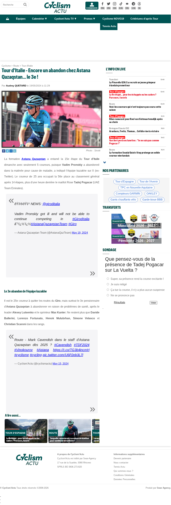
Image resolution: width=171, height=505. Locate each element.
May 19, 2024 (80, 232)
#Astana (43, 350)
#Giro (72, 224)
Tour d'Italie (27, 66)
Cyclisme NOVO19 (113, 18)
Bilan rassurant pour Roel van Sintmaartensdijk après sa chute (136, 119)
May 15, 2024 (61, 363)
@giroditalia (51, 204)
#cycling (36, 355)
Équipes (21, 18)
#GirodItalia (80, 219)
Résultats (119, 302)
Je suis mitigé (119, 284)
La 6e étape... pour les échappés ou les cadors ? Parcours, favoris (136, 94)
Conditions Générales (124, 475)
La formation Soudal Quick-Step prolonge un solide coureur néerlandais (136, 152)
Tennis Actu (109, 26)
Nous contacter (121, 462)
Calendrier (38, 18)
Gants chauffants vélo (123, 199)
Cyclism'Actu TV (64, 18)
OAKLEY (151, 193)
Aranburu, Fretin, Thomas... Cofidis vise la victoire (136, 130)
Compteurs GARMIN (128, 193)
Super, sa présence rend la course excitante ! (137, 278)
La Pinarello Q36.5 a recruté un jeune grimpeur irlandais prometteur (136, 82)
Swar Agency (163, 488)
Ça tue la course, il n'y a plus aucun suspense (138, 289)
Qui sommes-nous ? (123, 471)
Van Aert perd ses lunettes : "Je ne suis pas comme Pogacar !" (136, 140)
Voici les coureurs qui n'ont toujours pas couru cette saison (136, 107)
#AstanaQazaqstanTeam (49, 224)
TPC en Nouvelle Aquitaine (136, 187)
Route (16, 66)
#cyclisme (21, 355)
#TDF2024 (81, 345)
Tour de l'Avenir (148, 181)
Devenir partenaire (122, 458)
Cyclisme (6, 66)
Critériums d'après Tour (144, 18)
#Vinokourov (23, 350)
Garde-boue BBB (152, 199)
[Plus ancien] (104, 162)
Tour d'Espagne (124, 181)
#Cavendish (63, 345)
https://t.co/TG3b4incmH (71, 350)
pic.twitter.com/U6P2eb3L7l (63, 355)
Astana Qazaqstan (34, 159)
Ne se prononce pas (122, 295)
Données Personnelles (124, 479)
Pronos (88, 18)
